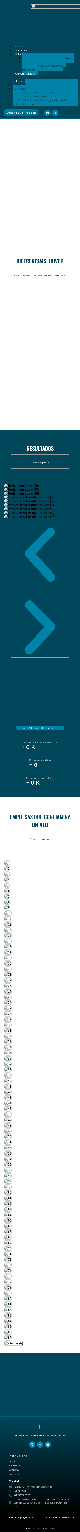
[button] (40, 555)
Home (19, 46)
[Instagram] (55, 113)
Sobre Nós (21, 50)
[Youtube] (48, 1444)
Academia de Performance (39, 96)
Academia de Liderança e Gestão (43, 92)
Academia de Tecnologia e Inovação (42, 67)
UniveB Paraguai (25, 73)
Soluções (20, 54)
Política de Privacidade (40, 1528)
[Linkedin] (47, 113)
